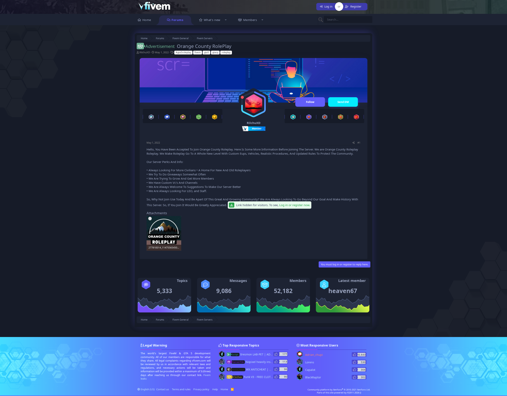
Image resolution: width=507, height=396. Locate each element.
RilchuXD (144, 52)
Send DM (343, 102)
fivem (197, 52)
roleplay (226, 52)
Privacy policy (201, 389)
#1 (358, 142)
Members (250, 20)
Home (146, 20)
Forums (177, 20)
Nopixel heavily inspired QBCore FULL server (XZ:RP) (273, 362)
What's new (212, 20)
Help (215, 389)
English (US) (147, 389)
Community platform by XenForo (339, 389)
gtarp (215, 52)
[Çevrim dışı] (242, 97)
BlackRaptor (313, 377)
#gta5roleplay (183, 52)
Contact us (162, 389)
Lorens (309, 362)
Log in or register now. (294, 205)
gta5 (206, 52)
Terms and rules (181, 389)
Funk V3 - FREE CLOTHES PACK (258, 377)
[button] (225, 20)
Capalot (310, 370)
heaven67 (342, 291)
